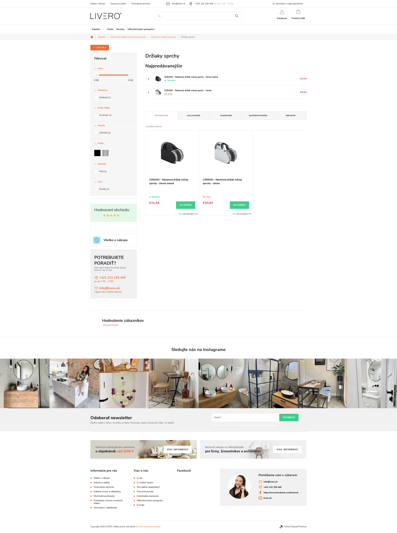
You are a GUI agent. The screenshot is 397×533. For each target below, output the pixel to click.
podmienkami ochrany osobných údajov (258, 425)
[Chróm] (105, 153)
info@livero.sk (109, 288)
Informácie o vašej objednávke (289, 3)
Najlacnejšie (193, 115)
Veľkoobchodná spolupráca (150, 500)
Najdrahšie (226, 115)
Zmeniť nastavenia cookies (149, 526)
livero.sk (267, 498)
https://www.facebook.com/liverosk (280, 492)
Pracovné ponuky (145, 491)
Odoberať (289, 417)
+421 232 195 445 (112, 277)
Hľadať (236, 16)
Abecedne (290, 115)
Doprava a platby (118, 3)
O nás (140, 478)
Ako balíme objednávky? (148, 487)
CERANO (104, 132)
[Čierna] (97, 153)
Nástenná (104, 97)
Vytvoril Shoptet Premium (295, 526)
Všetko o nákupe (97, 3)
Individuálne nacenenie (147, 496)
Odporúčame (161, 115)
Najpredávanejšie (258, 115)
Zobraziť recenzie (110, 324)
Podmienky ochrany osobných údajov (108, 502)
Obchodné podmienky (104, 496)
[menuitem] (97, 29)
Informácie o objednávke (105, 507)
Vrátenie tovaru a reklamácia (107, 491)
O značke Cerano (145, 482)
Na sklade (105, 115)
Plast (102, 171)
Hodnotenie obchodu (140, 3)
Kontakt (140, 505)
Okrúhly (104, 189)
